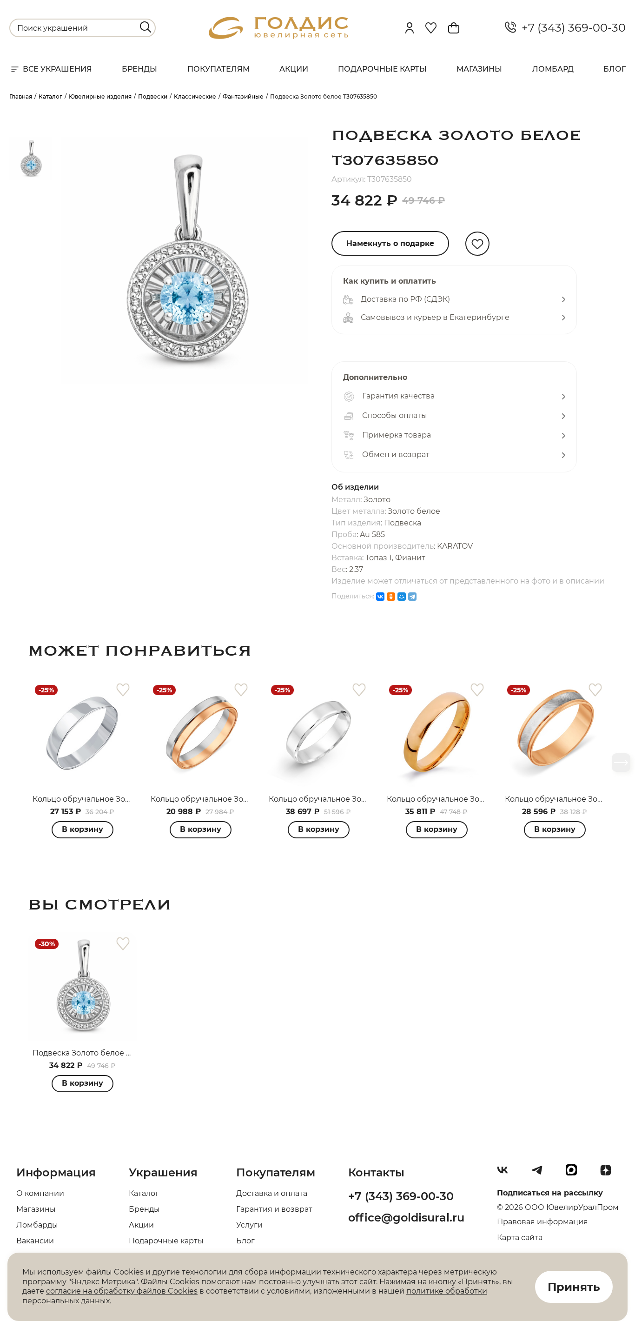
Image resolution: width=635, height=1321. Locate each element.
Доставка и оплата (271, 1193)
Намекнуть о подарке (390, 243)
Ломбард (553, 69)
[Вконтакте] (506, 1173)
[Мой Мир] (401, 596)
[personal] (409, 27)
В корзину (82, 829)
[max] (575, 1173)
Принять (574, 1287)
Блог (614, 69)
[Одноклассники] (391, 596)
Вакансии (35, 1240)
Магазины (479, 69)
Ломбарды (37, 1225)
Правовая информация (542, 1221)
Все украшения (57, 69)
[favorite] (123, 690)
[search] (145, 27)
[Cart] (453, 27)
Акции (293, 69)
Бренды (139, 69)
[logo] (278, 36)
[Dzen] (609, 1173)
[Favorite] (431, 27)
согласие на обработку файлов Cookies (122, 1291)
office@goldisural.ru (406, 1217)
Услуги (249, 1225)
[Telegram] (412, 596)
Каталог (144, 1193)
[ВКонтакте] (380, 596)
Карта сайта (519, 1237)
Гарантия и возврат (274, 1209)
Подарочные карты (382, 69)
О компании (40, 1193)
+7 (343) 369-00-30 (571, 27)
